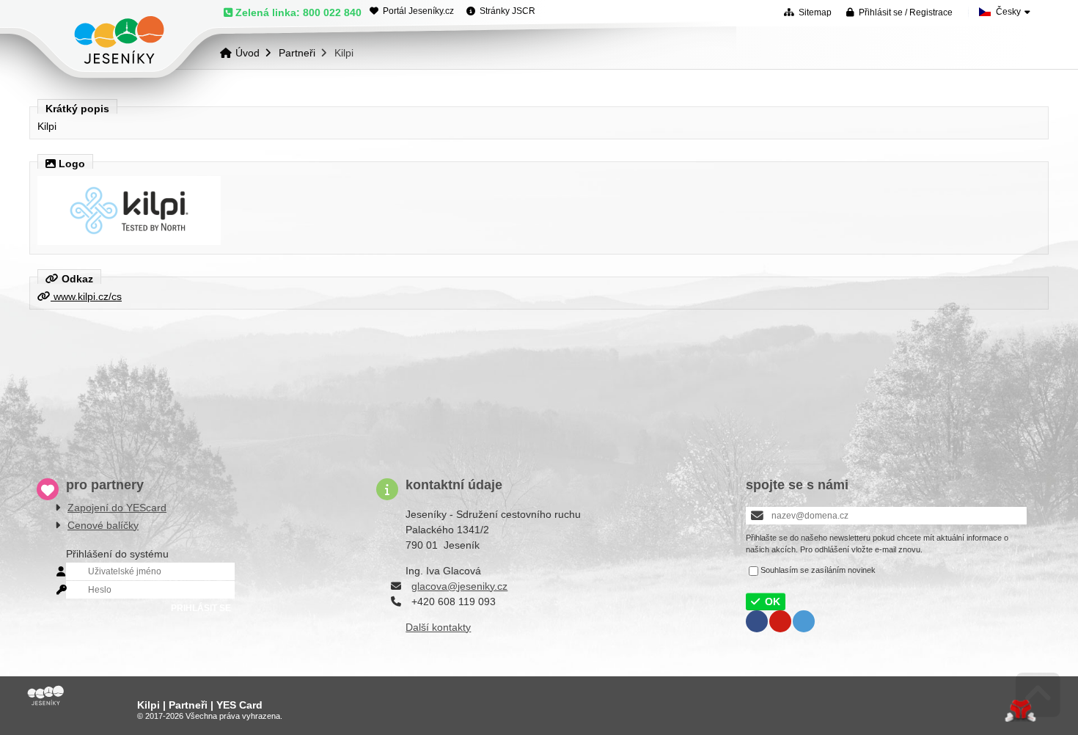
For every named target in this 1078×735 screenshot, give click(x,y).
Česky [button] (1008, 12)
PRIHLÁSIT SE (201, 608)
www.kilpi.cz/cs (86, 296)
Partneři (297, 53)
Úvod (119, 40)
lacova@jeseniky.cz (462, 586)
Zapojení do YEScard (116, 507)
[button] (899, 12)
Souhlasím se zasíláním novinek (818, 570)
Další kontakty (438, 627)
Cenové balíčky (103, 525)
